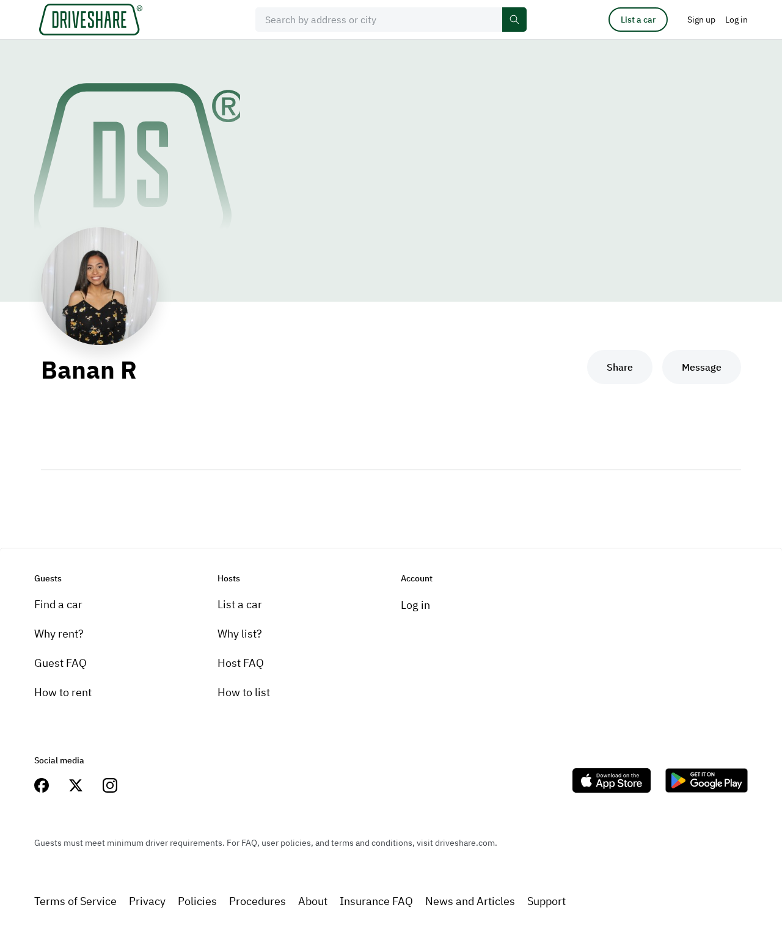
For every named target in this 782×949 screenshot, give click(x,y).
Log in (415, 605)
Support (546, 901)
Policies (197, 901)
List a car (638, 19)
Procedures (257, 901)
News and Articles (470, 901)
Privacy (147, 901)
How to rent (63, 692)
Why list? (239, 634)
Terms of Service (75, 901)
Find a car (58, 604)
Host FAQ (240, 663)
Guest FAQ (60, 663)
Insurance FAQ (376, 901)
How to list (243, 692)
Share (620, 367)
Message (702, 367)
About (312, 901)
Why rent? (59, 634)
